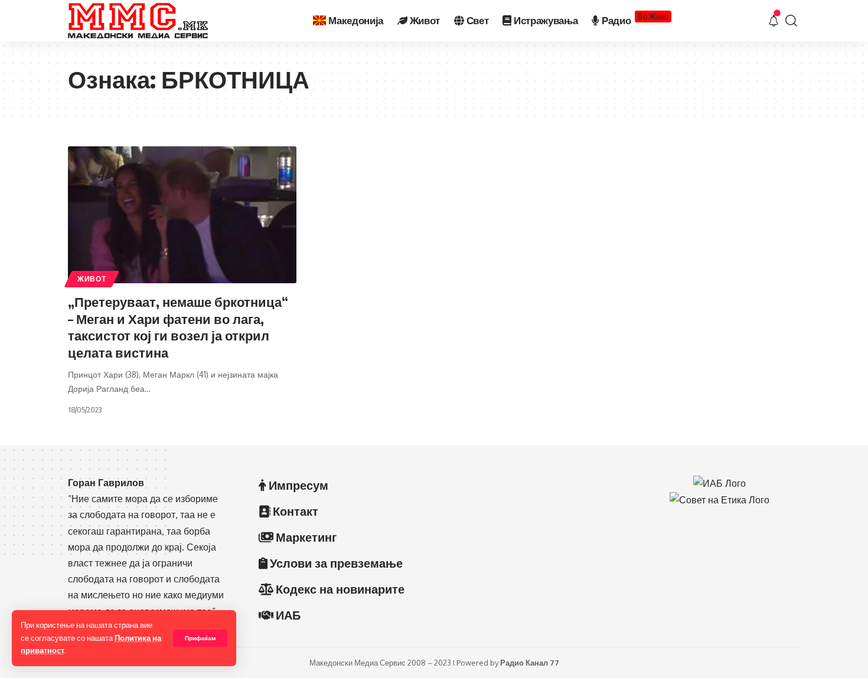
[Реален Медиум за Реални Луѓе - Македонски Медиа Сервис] (138, 20)
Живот (91, 278)
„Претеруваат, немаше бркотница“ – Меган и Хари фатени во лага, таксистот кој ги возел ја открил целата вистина (178, 327)
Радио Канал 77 (529, 662)
